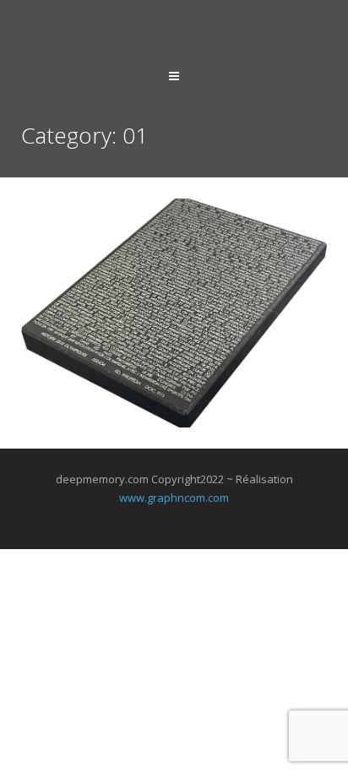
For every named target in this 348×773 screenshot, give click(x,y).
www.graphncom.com (174, 497)
